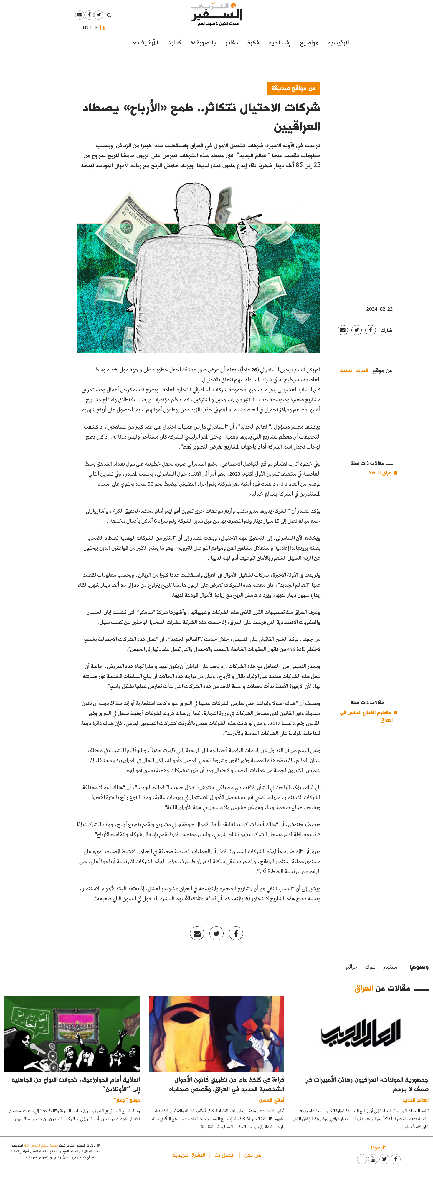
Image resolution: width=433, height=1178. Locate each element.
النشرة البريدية (188, 1154)
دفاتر (231, 42)
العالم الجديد (415, 1100)
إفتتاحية (279, 42)
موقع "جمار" (127, 1100)
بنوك (370, 967)
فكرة (253, 42)
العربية (104, 27)
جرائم (352, 967)
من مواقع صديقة (294, 87)
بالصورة (206, 42)
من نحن (252, 1154)
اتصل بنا (224, 1154)
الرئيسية (338, 42)
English (84, 27)
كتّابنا (174, 42)
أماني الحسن (271, 1100)
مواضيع (309, 42)
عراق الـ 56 (379, 472)
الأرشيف (148, 42)
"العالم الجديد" (354, 370)
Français (94, 27)
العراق (363, 988)
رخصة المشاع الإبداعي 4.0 (41, 1145)
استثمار (391, 967)
